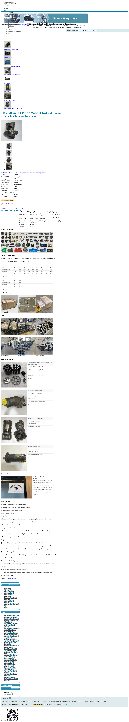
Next (22, 208)
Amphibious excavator (15, 701)
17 (19, 208)
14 (14, 208)
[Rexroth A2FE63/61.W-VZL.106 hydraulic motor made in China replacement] (11, 140)
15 (16, 208)
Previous (3, 208)
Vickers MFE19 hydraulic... (12, 66)
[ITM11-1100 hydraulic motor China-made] (7, 98)
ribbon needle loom (90, 701)
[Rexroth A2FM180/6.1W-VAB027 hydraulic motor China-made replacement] (7, 90)
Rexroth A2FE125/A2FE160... (12, 74)
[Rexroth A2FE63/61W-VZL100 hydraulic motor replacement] (7, 107)
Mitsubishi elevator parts (30, 701)
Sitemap (63, 704)
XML (59, 704)
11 (9, 208)
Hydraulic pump (101, 701)
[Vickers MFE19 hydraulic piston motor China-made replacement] (7, 64)
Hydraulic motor (11, 578)
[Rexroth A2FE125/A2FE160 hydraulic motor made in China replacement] (7, 73)
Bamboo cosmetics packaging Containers (71, 701)
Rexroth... (7, 83)
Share (2, 207)
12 (10, 208)
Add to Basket (6, 204)
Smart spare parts (43, 701)
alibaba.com (7, 5)
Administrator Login (10, 2)
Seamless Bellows (54, 701)
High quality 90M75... (10, 57)
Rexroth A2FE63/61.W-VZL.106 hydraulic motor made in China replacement (24, 172)
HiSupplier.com (53, 704)
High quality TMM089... (11, 49)
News (3, 612)
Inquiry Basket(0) (11, 3)
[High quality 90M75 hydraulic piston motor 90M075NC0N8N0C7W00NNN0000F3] (7, 56)
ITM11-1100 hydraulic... (11, 100)
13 (12, 208)
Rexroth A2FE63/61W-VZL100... (13, 108)
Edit (12, 204)
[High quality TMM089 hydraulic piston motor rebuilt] (7, 47)
